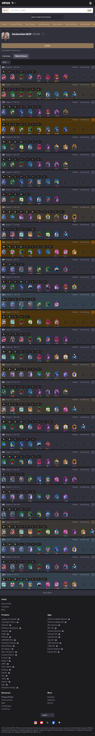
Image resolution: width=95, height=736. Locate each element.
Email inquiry (6, 706)
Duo (3, 676)
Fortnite (4, 658)
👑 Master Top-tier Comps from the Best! (32, 17)
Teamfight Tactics (8, 622)
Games (4, 673)
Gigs (3, 685)
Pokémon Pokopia (8, 643)
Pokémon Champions (9, 628)
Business (51, 697)
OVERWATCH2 (7, 640)
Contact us (5, 709)
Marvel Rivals (6, 646)
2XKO (3, 664)
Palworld (4, 625)
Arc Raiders (6, 649)
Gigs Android (52, 637)
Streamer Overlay (8, 688)
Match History (21, 56)
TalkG (3, 679)
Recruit (50, 703)
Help (3, 703)
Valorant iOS (52, 634)
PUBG (3, 634)
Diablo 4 (4, 661)
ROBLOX (4, 637)
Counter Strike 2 (7, 655)
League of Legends (8, 619)
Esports (4, 682)
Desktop (4, 670)
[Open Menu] (90, 2)
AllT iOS (51, 628)
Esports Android (54, 649)
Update (47, 46)
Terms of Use (6, 700)
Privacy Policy (7, 697)
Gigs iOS (51, 640)
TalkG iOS (51, 646)
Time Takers (6, 667)
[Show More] (13, 2)
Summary (6, 56)
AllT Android (52, 625)
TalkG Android (53, 643)
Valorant (4, 631)
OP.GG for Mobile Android (57, 619)
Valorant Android (54, 631)
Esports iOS (52, 652)
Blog (3, 610)
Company (5, 607)
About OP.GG (6, 604)
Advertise (51, 700)
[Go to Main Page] (6, 3)
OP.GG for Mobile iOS (56, 622)
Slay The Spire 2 (7, 652)
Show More (47, 593)
